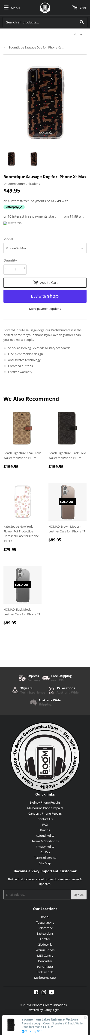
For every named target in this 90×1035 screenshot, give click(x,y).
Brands (45, 830)
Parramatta (45, 966)
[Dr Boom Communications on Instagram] (44, 993)
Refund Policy (45, 835)
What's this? (15, 223)
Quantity (10, 260)
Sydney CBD (45, 972)
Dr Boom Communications (48, 1005)
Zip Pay (45, 852)
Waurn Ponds (45, 950)
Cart (82, 8)
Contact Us (45, 819)
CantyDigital (52, 1010)
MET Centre (45, 955)
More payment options (45, 309)
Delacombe (45, 928)
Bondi (45, 917)
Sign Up (79, 895)
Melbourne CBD (45, 977)
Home (77, 34)
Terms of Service (45, 858)
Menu (15, 8)
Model (8, 239)
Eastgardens (45, 933)
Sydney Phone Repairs (45, 802)
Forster (45, 939)
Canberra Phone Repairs (45, 813)
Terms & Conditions (45, 841)
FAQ (45, 824)
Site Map (45, 863)
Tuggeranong (45, 922)
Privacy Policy (45, 846)
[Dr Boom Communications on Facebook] (36, 993)
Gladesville (45, 944)
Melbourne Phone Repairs (45, 808)
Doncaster (45, 961)
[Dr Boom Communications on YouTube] (51, 993)
